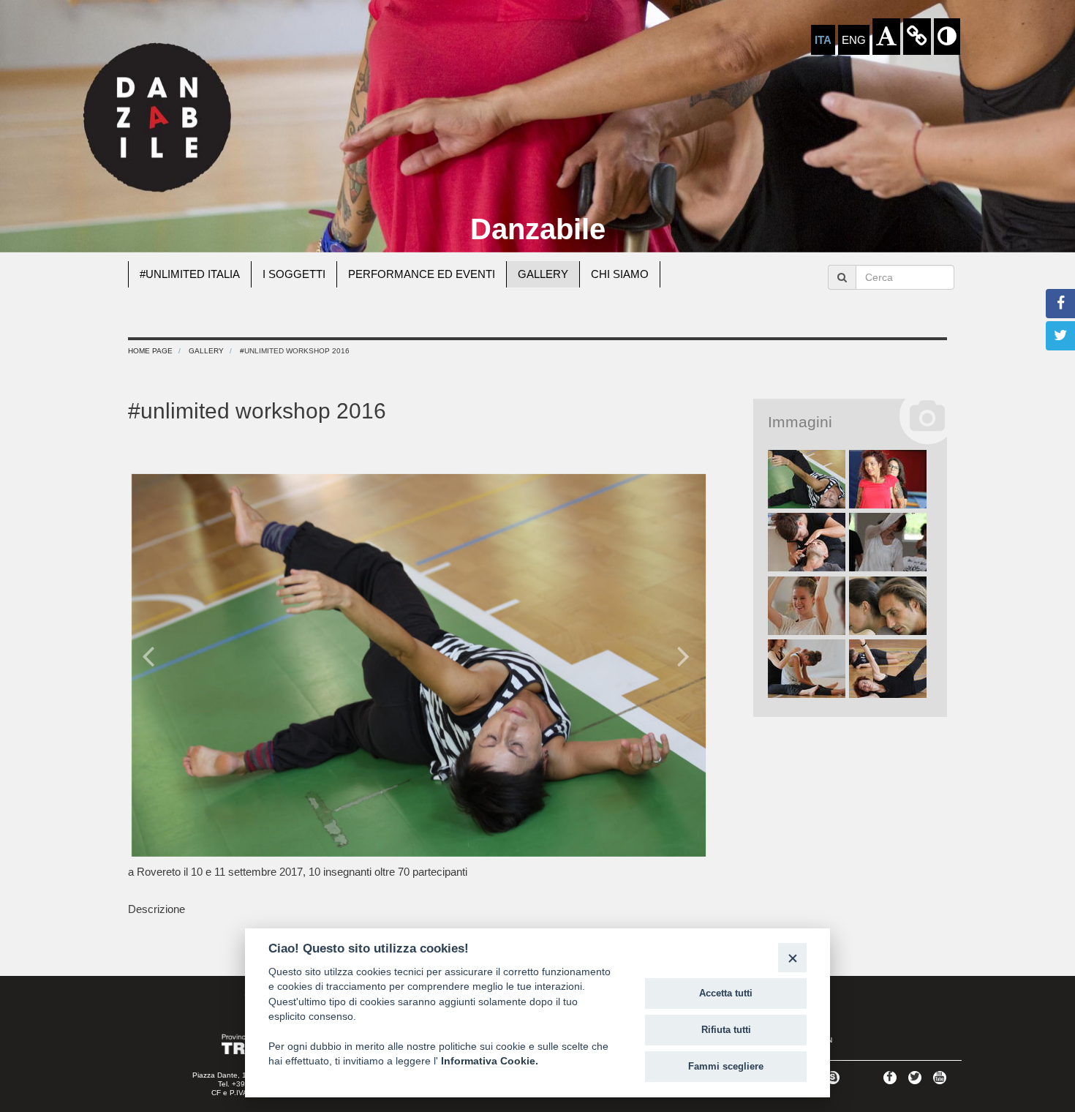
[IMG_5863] (888, 542)
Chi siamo (620, 274)
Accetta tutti (725, 993)
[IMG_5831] (888, 606)
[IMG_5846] (807, 479)
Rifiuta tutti (726, 1029)
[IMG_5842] (888, 669)
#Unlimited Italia (190, 274)
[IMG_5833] (807, 542)
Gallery (543, 274)
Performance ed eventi (421, 274)
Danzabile (538, 229)
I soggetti (294, 274)
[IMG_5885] (888, 479)
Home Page (150, 351)
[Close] (792, 957)
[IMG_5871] (807, 606)
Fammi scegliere (725, 1066)
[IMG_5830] (807, 669)
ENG (854, 40)
